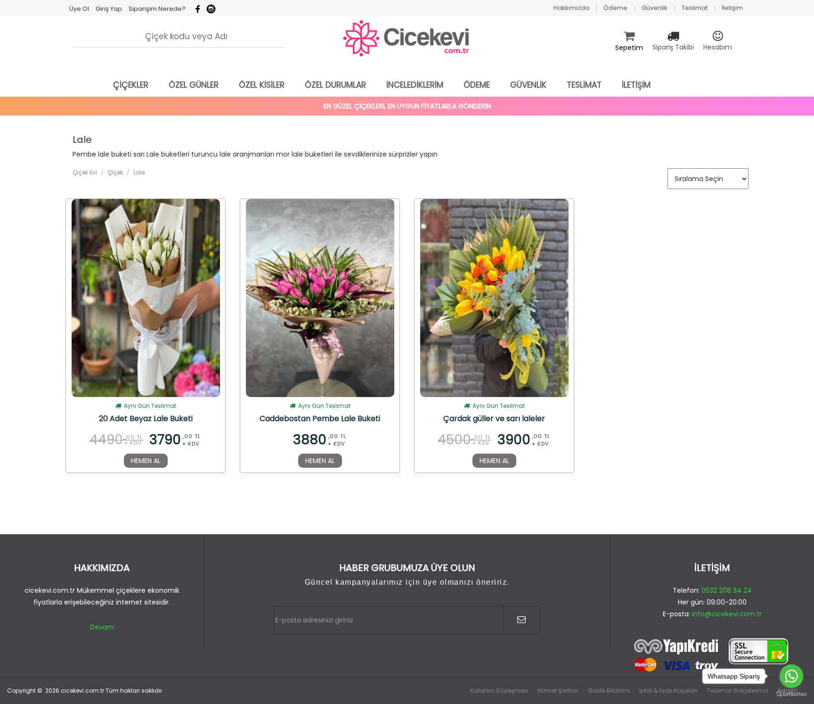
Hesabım (717, 47)
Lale (139, 172)
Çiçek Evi (85, 172)
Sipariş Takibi (673, 47)
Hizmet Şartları (557, 691)
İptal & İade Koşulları (668, 691)
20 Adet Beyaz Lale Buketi (146, 419)
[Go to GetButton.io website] (791, 694)
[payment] (712, 655)
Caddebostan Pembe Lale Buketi (320, 419)
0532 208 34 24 (726, 590)
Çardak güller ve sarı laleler (494, 419)
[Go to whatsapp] (791, 676)
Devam (102, 627)
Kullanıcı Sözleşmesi (499, 691)
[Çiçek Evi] (407, 38)
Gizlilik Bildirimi (609, 691)
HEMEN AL (146, 460)
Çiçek (115, 172)
